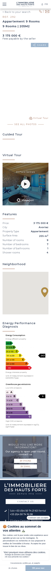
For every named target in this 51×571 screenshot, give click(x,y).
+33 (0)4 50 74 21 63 (26, 510)
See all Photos (25, 124)
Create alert (42, 4)
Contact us (25, 501)
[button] (44, 292)
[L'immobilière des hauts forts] (25, 4)
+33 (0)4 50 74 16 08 (21, 514)
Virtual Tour (40, 118)
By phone (25, 461)
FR (46, 4)
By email (26, 466)
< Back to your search (17, 12)
